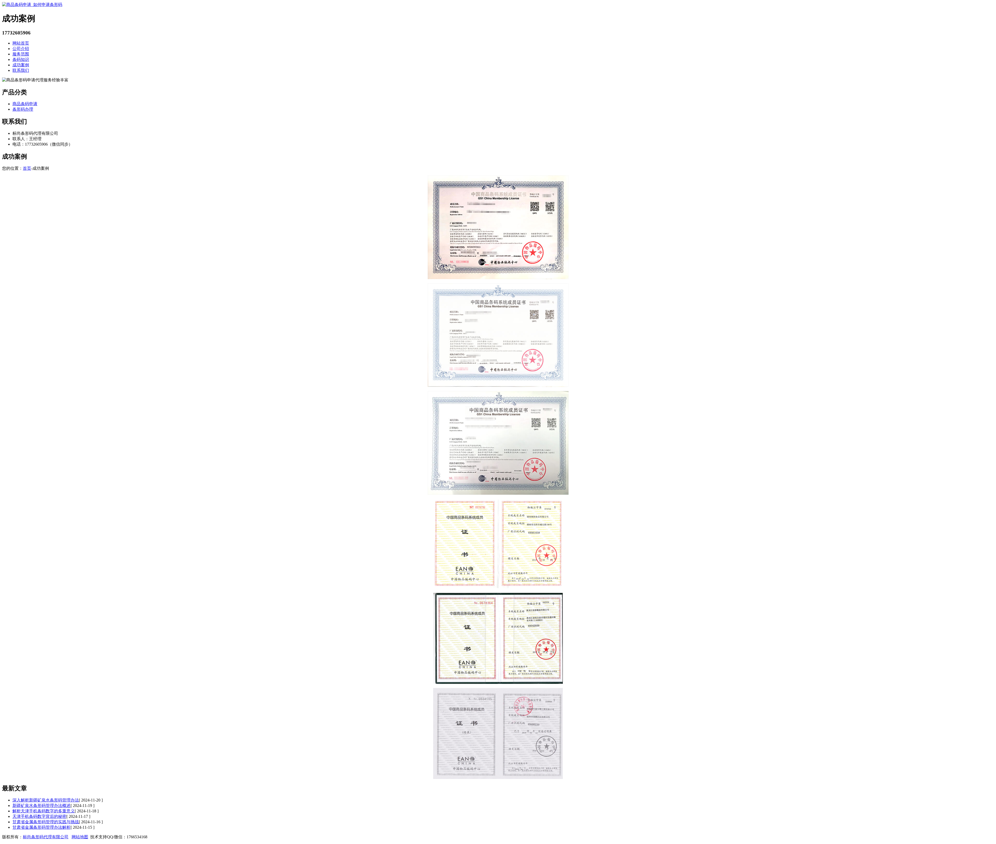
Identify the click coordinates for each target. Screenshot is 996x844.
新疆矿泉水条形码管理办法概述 (41, 805)
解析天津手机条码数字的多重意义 (43, 811)
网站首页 (20, 43)
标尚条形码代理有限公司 (45, 837)
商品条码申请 (24, 104)
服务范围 (20, 54)
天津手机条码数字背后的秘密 (39, 816)
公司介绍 (20, 48)
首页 (27, 168)
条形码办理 (22, 109)
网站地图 (80, 837)
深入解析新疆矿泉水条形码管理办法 (45, 800)
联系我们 (20, 70)
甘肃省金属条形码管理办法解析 (41, 827)
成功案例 (20, 65)
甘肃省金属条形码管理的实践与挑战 (45, 822)
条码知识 (20, 59)
